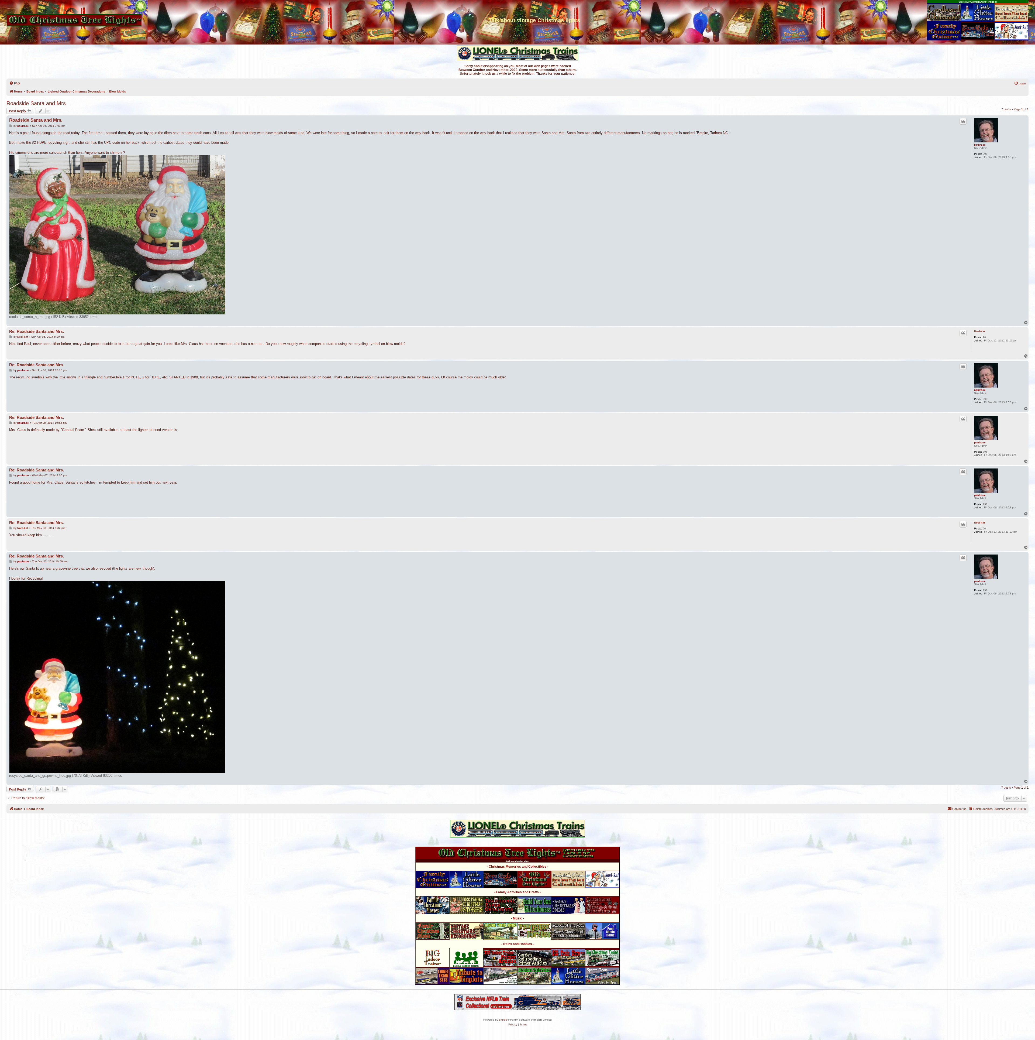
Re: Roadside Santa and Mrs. (36, 331)
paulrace (980, 144)
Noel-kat (979, 331)
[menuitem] (14, 83)
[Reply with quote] (963, 121)
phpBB (503, 1019)
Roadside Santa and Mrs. (36, 103)
